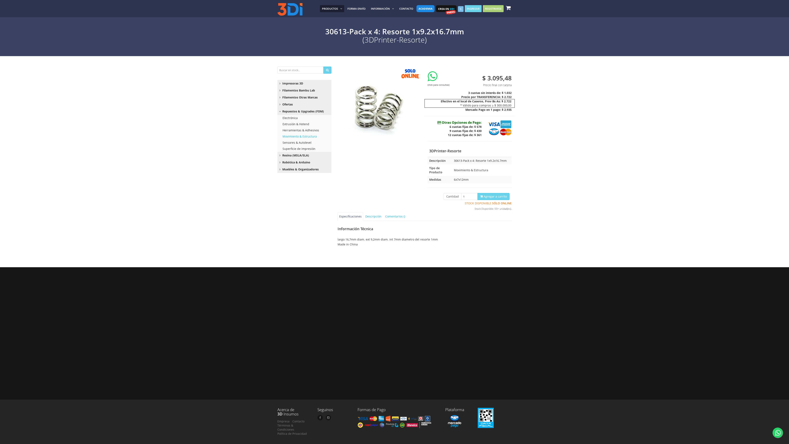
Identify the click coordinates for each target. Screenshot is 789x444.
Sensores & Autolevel (297, 143)
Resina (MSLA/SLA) (295, 155)
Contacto (406, 8)
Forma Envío (356, 8)
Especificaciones (350, 216)
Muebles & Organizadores (300, 169)
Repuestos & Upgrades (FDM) (302, 111)
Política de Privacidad (292, 434)
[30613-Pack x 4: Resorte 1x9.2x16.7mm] (380, 107)
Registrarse (493, 8)
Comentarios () (395, 216)
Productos (330, 8)
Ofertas (287, 104)
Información (380, 8)
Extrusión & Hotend (296, 124)
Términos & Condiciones (285, 427)
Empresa (283, 421)
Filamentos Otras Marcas (299, 97)
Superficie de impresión (299, 149)
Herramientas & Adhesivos (301, 130)
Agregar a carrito (495, 196)
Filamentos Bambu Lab (298, 90)
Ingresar (473, 8)
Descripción (373, 216)
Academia (426, 8)
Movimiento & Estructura (300, 136)
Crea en (446, 9)
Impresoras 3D (292, 83)
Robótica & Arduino (295, 162)
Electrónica (290, 118)
